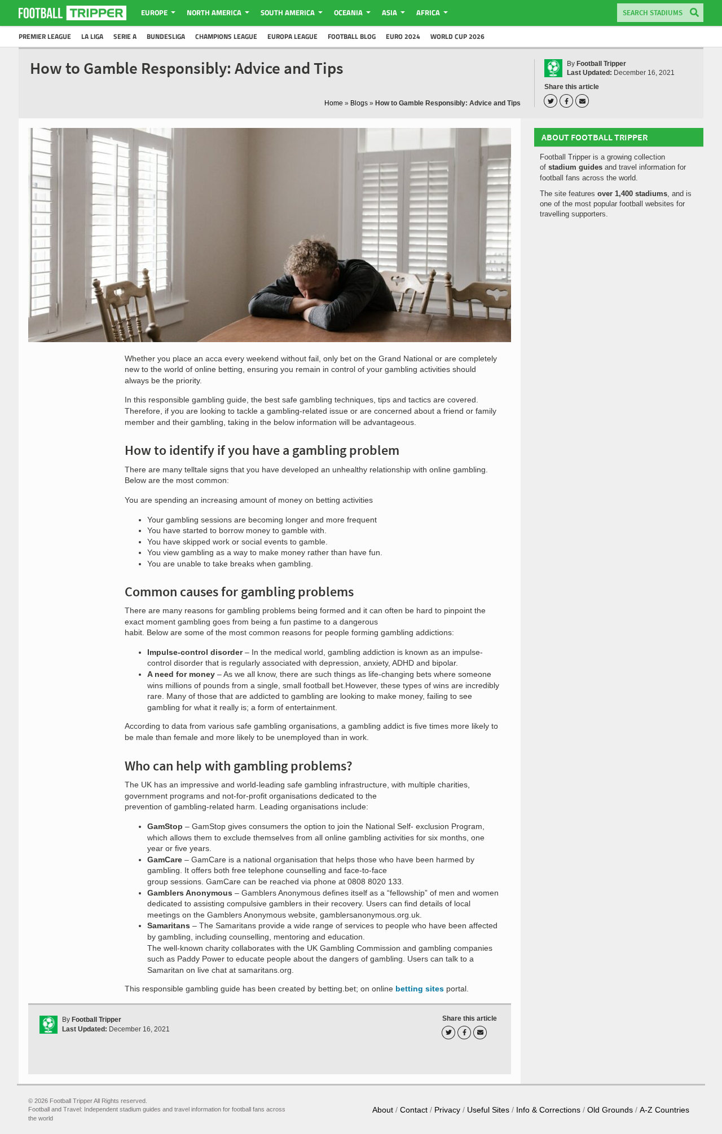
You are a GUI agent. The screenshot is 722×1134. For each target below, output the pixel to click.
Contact (414, 1109)
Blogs (359, 103)
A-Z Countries (664, 1109)
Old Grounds (610, 1109)
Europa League (292, 36)
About (382, 1109)
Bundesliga (166, 36)
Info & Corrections (548, 1109)
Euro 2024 (403, 36)
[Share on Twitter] (552, 101)
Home (333, 103)
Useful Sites (488, 1109)
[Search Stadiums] (694, 13)
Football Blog (352, 36)
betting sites (418, 988)
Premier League (45, 36)
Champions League (226, 36)
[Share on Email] (584, 101)
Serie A (125, 36)
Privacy (447, 1109)
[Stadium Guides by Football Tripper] (72, 13)
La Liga (92, 36)
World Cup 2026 (457, 36)
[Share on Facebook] (568, 101)
